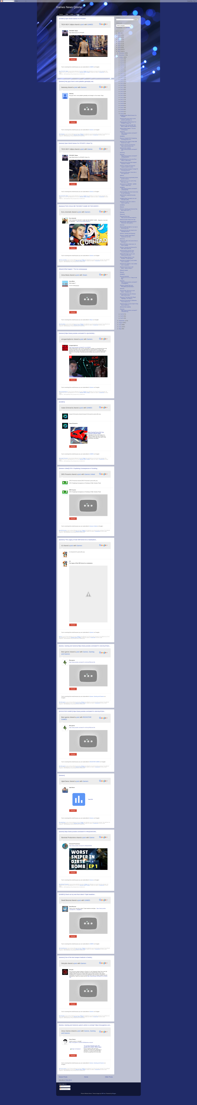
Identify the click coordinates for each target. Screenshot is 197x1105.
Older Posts (109, 1077)
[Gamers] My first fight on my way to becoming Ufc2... (129, 227)
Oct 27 (122, 67)
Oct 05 (122, 111)
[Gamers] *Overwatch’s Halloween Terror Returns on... (128, 301)
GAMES (90, 24)
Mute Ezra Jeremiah (62, 259)
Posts (62, 1086)
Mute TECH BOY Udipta (63, 71)
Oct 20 (122, 81)
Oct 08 (122, 105)
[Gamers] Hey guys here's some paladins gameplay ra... (128, 119)
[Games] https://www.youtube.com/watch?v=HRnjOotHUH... (128, 156)
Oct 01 (122, 318)
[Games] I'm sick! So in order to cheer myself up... (127, 202)
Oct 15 (122, 91)
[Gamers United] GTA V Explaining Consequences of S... (128, 139)
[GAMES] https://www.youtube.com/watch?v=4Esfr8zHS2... (128, 188)
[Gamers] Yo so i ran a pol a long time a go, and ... (128, 181)
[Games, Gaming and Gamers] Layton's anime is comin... (127, 166)
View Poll (90, 799)
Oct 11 (122, 99)
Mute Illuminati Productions (64, 884)
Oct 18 (122, 85)
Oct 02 (122, 316)
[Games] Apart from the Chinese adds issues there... (128, 294)
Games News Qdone (69, 7)
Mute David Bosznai (62, 948)
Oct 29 (122, 63)
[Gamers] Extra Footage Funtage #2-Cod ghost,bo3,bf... (129, 169)
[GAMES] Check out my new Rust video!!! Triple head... (128, 160)
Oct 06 (122, 109)
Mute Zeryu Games (62, 1068)
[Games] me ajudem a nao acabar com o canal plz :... (128, 261)
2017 (119, 51)
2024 (119, 37)
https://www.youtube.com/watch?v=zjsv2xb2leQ (80, 347)
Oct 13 (122, 95)
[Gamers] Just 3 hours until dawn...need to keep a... (126, 267)
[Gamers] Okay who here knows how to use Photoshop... (129, 192)
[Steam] (122, 175)
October (121, 57)
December (122, 53)
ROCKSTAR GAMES (95, 761)
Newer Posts (63, 1077)
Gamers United (89, 474)
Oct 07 (122, 107)
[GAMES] (62, 402)
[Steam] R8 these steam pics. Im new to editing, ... (128, 245)
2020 (119, 45)
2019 (119, 47)
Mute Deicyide (61, 1015)
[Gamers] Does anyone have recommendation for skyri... (127, 251)
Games (61, 14)
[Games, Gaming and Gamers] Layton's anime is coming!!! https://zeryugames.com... (85, 1025)
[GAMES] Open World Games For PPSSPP (72, 18)
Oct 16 (122, 89)
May (120, 328)
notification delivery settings (84, 72)
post (82, 24)
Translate (127, 27)
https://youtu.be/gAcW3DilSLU (83, 221)
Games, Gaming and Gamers (97, 696)
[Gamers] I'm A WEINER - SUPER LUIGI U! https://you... (128, 184)
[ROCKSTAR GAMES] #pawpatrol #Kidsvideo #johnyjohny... (128, 222)
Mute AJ (60, 636)
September (122, 320)
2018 (119, 49)
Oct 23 (122, 75)
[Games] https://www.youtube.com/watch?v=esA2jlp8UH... (128, 282)
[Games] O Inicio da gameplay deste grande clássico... (129, 178)
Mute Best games (62, 702)
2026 (119, 33)
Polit (67, 14)
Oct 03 (122, 314)
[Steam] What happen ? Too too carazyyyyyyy (73, 269)
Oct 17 (122, 87)
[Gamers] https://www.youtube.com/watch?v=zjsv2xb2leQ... (77, 333)
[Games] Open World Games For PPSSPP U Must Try (75, 143)
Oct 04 (122, 113)
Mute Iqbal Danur (62, 822)
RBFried (104, 1093)
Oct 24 (122, 73)
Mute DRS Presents (62, 530)
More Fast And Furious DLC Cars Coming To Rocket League (96, 433)
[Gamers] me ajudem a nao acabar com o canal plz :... (128, 264)
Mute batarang (61, 134)
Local (71, 14)
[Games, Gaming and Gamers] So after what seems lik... (128, 248)
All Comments (64, 1089)
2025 (119, 35)
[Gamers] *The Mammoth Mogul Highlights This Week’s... (128, 298)
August (121, 322)
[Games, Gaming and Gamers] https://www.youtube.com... (127, 145)
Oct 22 (122, 77)
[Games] (122, 212)
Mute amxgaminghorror (63, 391)
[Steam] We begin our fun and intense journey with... (127, 254)
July (120, 324)
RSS (83, 14)
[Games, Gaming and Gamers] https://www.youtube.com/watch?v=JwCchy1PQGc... (84, 646)
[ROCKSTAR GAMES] (125, 307)
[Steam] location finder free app (127, 219)
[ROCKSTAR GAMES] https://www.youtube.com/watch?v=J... (128, 149)
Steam (85, 275)
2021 (119, 43)
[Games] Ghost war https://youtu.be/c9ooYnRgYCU (128, 217)
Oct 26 (122, 69)
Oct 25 (122, 71)
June (120, 326)
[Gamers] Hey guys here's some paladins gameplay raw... (76, 81)
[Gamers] (62, 775)
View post (73, 59)
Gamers (83, 87)
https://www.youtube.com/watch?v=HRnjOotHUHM (80, 845)
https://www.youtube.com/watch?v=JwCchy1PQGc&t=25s (82, 662)
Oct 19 (122, 83)
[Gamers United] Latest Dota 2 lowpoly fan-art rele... (127, 236)
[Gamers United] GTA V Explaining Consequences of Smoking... (78, 468)
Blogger (114, 1093)
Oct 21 (122, 79)
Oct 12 (122, 97)
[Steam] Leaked (124, 270)
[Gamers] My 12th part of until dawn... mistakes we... (127, 291)
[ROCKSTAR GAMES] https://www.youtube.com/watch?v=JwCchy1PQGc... (82, 711)
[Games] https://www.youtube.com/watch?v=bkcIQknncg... (128, 310)
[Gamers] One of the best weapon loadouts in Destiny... (76, 957)
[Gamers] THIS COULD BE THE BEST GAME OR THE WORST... (79, 206)
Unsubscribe (101, 72)
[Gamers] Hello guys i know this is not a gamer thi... (128, 173)
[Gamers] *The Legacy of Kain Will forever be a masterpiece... (78, 539)
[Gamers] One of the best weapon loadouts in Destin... (128, 163)
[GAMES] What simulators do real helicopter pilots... (128, 199)
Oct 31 (122, 59)
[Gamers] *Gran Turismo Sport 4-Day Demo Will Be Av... (129, 304)
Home (86, 1077)
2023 (119, 39)
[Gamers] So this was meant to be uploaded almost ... (128, 231)
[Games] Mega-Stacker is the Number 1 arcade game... (127, 258)
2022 (119, 41)
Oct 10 (122, 101)
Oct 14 (122, 93)
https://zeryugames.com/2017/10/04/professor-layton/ (81, 1042)
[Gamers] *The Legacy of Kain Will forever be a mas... (128, 142)
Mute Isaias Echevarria (63, 458)
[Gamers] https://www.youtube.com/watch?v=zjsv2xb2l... (128, 133)
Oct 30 (122, 61)
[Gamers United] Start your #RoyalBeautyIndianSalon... (127, 286)
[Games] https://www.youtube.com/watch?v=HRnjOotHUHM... (78, 831)
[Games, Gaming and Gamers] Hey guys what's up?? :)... (128, 209)
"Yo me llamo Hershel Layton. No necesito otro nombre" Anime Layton (92, 1046)
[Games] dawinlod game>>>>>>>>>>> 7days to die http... (128, 277)
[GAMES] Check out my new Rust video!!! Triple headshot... (77, 894)
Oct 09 (122, 103)
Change (84, 71)
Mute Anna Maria (62, 324)
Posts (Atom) (69, 1080)
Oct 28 (122, 65)
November (122, 55)
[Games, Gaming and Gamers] (127, 233)
